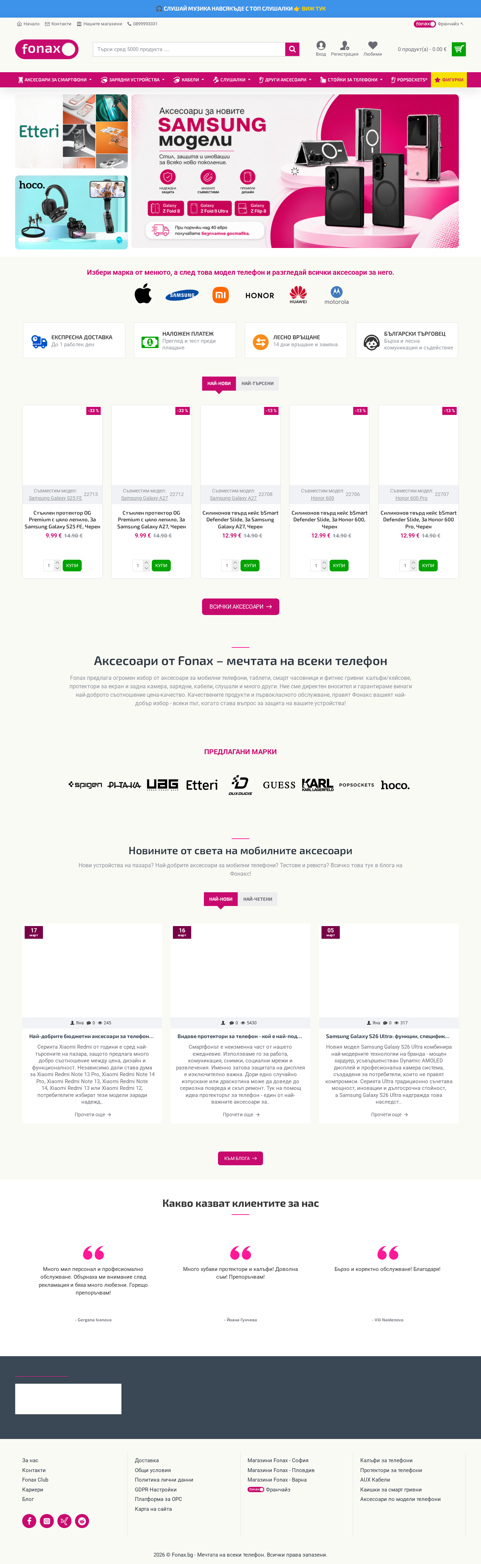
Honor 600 (322, 498)
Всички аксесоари (236, 606)
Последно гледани (41, 1370)
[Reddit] (82, 1521)
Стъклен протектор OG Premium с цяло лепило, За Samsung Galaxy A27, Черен (151, 519)
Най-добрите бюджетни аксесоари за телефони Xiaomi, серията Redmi (92, 1036)
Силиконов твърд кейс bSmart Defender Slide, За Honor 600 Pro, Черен (419, 519)
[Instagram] (47, 1521)
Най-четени (257, 899)
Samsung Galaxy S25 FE (55, 498)
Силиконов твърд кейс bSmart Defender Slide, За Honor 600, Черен (330, 519)
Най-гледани (93, 1370)
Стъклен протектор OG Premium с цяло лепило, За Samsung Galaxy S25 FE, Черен (62, 519)
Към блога (237, 1158)
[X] (64, 1521)
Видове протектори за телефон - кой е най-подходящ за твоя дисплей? (240, 1036)
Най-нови (219, 383)
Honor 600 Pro (411, 498)
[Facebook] (29, 1521)
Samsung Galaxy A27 (144, 498)
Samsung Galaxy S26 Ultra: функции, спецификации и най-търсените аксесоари (389, 1036)
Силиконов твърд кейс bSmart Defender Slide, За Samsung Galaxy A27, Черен (240, 519)
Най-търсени (258, 383)
